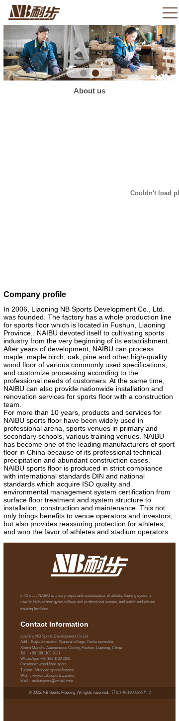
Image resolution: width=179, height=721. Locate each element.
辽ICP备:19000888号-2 (131, 692)
